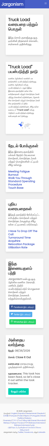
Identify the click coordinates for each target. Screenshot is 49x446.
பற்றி (9, 427)
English (14, 413)
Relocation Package (21, 244)
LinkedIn (42, 432)
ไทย (20, 420)
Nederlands (31, 413)
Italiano (28, 418)
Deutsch (41, 413)
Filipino (27, 415)
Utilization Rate (17, 247)
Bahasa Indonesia (37, 423)
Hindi (43, 415)
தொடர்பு (15, 427)
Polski (20, 415)
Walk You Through (20, 178)
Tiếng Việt (26, 420)
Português (35, 415)
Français (13, 415)
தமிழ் (33, 425)
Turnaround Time (19, 237)
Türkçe (14, 423)
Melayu (7, 423)
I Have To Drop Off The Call (22, 232)
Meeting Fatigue (19, 171)
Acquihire (14, 241)
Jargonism (12, 4)
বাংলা (26, 423)
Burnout (13, 175)
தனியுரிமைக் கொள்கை (27, 427)
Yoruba (21, 423)
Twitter (21, 432)
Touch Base (16, 188)
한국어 (14, 420)
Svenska (7, 420)
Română (41, 420)
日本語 (5, 415)
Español (21, 413)
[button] (45, 3)
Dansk (34, 420)
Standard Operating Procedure (21, 182)
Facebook (28, 432)
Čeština (21, 418)
